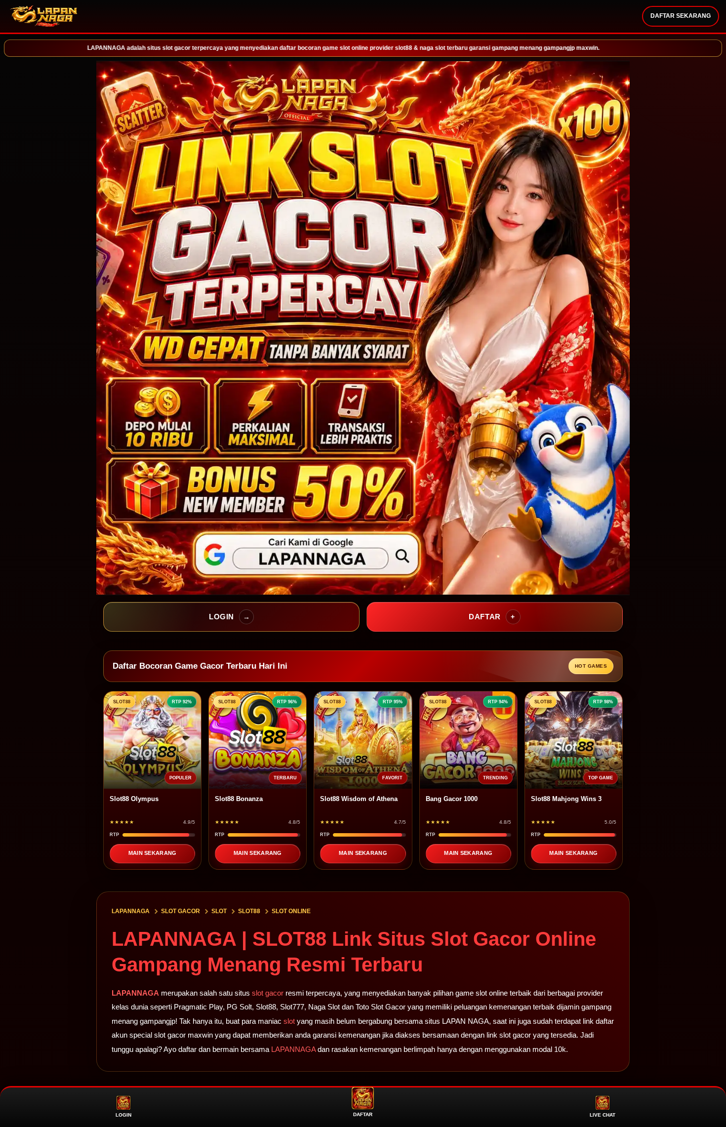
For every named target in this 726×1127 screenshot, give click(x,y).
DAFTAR (362, 1114)
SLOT (219, 911)
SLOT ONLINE (291, 911)
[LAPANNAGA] (44, 16)
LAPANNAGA (131, 911)
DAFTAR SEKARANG (680, 15)
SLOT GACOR (180, 911)
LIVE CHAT (602, 1115)
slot (289, 1021)
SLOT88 (249, 911)
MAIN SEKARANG (152, 853)
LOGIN (123, 1115)
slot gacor (267, 993)
